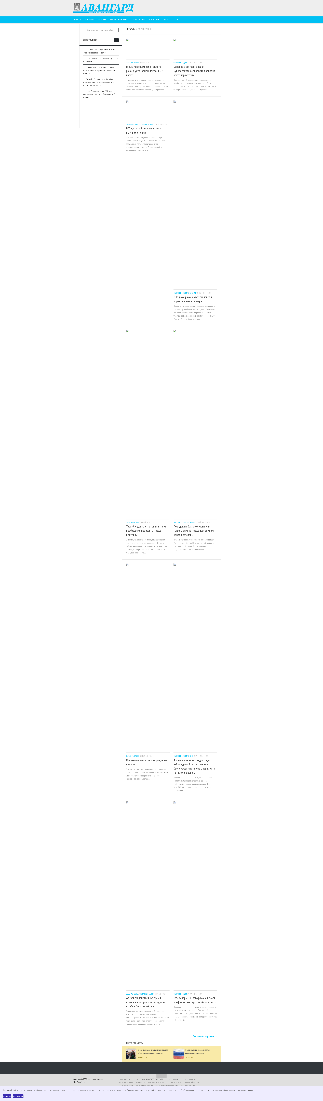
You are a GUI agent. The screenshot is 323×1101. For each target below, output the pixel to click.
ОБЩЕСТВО (77, 19)
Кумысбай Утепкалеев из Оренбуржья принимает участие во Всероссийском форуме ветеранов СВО (99, 82)
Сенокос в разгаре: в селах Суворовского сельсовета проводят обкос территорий (194, 71)
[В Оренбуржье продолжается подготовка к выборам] (178, 1054)
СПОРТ (190, 756)
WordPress (81, 1082)
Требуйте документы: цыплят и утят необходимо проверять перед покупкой (147, 530)
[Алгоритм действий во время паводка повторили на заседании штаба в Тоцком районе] (148, 895)
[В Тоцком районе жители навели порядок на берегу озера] (195, 194)
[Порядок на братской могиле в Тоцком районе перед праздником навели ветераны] (195, 424)
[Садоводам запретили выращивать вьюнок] (148, 657)
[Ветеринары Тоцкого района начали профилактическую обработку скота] (195, 895)
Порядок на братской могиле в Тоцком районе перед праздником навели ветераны (193, 530)
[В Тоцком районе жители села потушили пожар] (148, 110)
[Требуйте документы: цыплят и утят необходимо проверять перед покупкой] (148, 424)
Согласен (7, 1096)
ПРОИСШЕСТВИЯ (138, 19)
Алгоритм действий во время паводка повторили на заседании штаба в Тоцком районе (145, 1002)
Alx (74, 1082)
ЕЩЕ (176, 19)
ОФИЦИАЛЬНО (154, 19)
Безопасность (132, 994)
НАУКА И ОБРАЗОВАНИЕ (119, 19)
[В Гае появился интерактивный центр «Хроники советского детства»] (131, 1054)
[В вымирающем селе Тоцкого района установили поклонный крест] (148, 49)
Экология (192, 293)
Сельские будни (132, 63)
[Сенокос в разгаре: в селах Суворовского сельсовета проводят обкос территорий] (195, 49)
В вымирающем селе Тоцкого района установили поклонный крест (144, 71)
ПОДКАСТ (167, 19)
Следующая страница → (205, 1036)
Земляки (176, 522)
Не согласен (18, 1096)
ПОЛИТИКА (89, 19)
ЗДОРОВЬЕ (102, 19)
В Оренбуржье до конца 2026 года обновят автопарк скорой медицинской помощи (99, 94)
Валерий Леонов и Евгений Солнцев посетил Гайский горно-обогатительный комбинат (99, 70)
